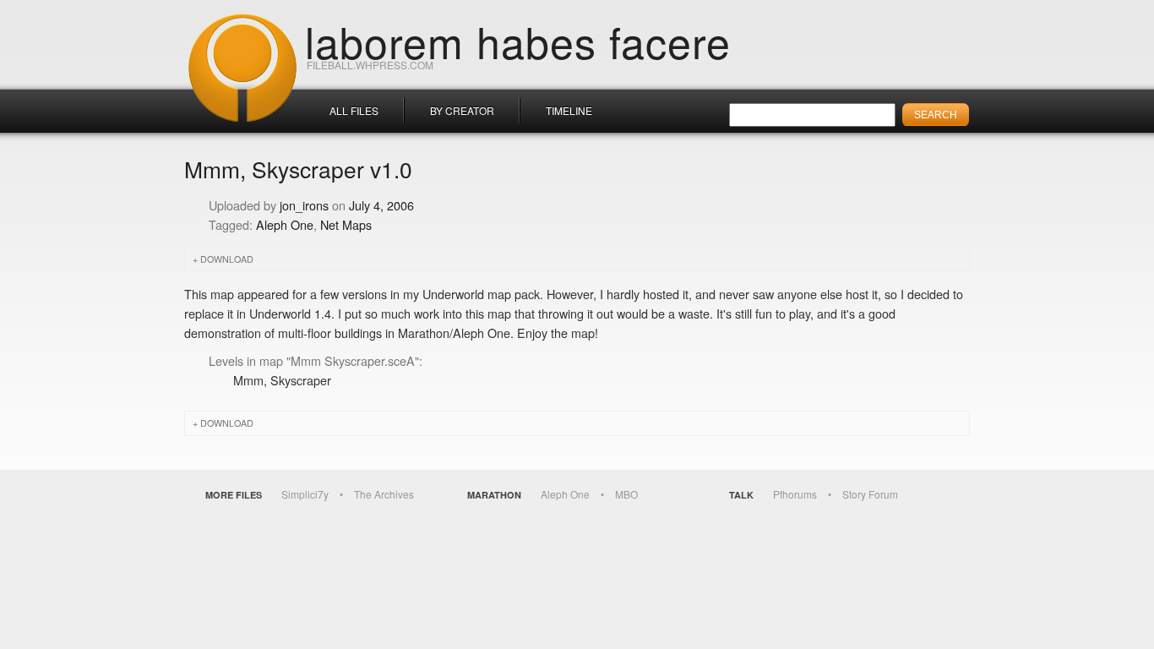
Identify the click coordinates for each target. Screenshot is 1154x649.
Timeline (569, 110)
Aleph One (284, 224)
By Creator (462, 110)
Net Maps (346, 224)
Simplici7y (305, 494)
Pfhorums (795, 494)
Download (226, 259)
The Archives (384, 494)
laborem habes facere (518, 40)
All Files (353, 110)
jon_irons (304, 205)
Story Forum (870, 494)
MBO (626, 494)
